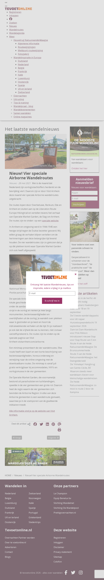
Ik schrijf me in (52, 300)
